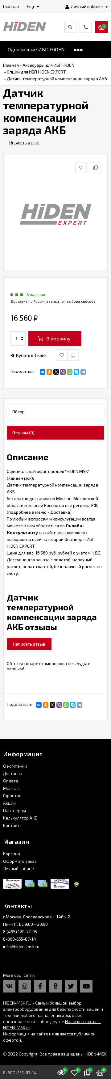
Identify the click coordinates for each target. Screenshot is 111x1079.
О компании (15, 766)
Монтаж (11, 788)
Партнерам (14, 810)
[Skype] (76, 372)
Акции (9, 803)
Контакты (13, 825)
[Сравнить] (73, 355)
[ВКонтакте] (42, 372)
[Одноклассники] (49, 372)
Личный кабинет (19, 868)
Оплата (10, 780)
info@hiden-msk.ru (21, 946)
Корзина (11, 853)
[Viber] (63, 372)
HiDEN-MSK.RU (17, 1002)
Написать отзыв (29, 644)
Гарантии (12, 795)
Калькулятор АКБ (20, 817)
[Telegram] (83, 372)
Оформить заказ (20, 861)
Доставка (60, 512)
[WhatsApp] (69, 372)
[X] (56, 372)
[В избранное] (61, 355)
